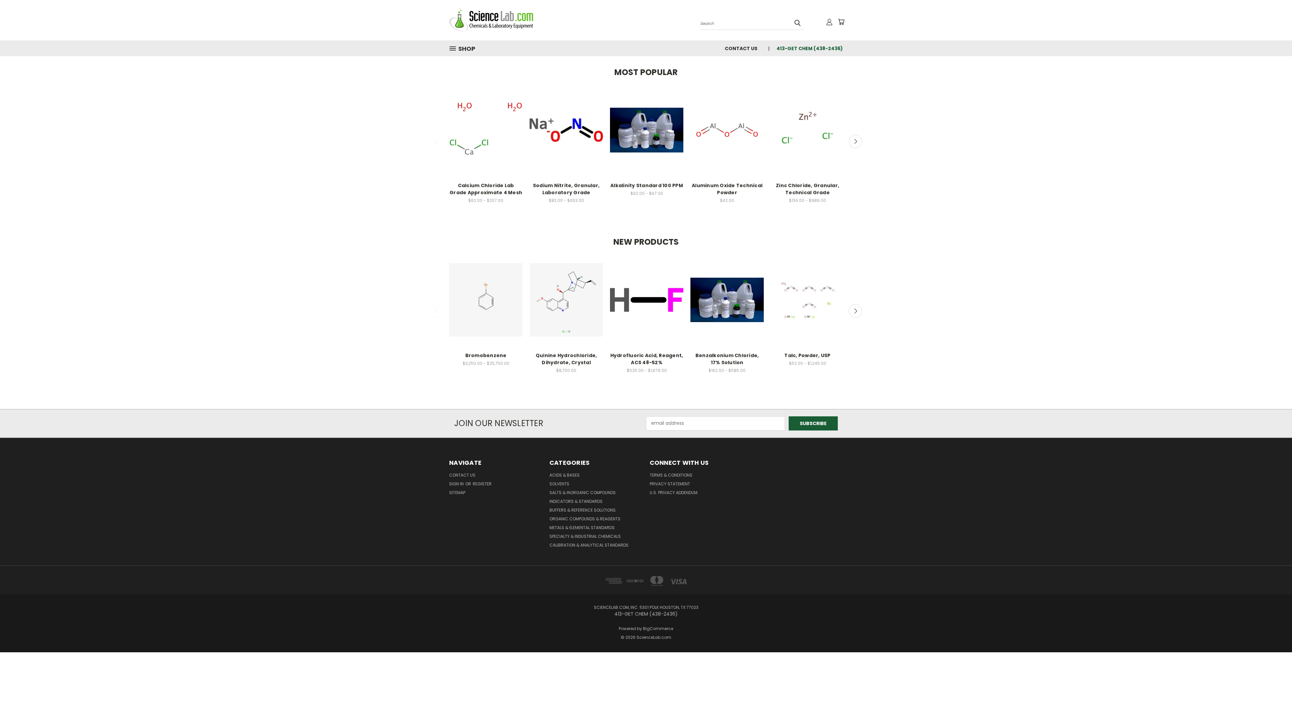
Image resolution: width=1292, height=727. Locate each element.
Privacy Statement (670, 484)
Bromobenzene (486, 355)
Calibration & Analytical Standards (589, 545)
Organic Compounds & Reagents (584, 519)
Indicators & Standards (576, 501)
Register (482, 484)
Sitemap (457, 492)
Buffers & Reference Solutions (582, 510)
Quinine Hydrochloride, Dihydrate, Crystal (566, 359)
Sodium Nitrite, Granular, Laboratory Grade (566, 189)
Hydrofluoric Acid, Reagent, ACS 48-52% (646, 359)
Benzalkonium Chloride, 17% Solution (727, 359)
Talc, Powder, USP (807, 355)
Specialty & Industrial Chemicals (585, 536)
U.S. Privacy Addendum (673, 492)
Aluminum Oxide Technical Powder (727, 189)
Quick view (486, 124)
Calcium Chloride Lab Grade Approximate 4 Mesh (486, 189)
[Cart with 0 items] (841, 22)
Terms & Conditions (671, 475)
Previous (436, 141)
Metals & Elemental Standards (582, 527)
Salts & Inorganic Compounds (582, 492)
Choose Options (486, 136)
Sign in (457, 484)
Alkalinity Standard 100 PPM (646, 185)
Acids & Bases (564, 475)
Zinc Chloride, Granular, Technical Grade (807, 189)
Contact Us (741, 48)
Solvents (559, 484)
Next (855, 141)
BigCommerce (658, 628)
